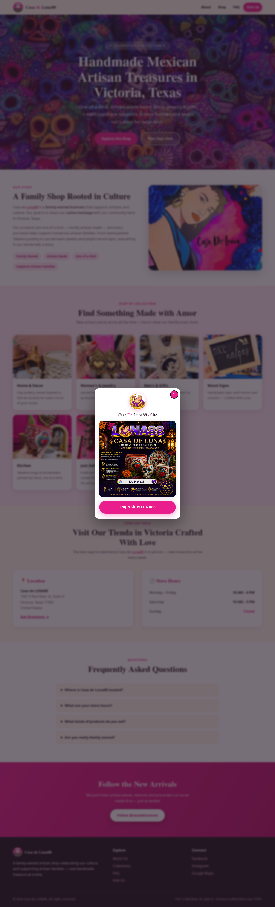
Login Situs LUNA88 (137, 507)
